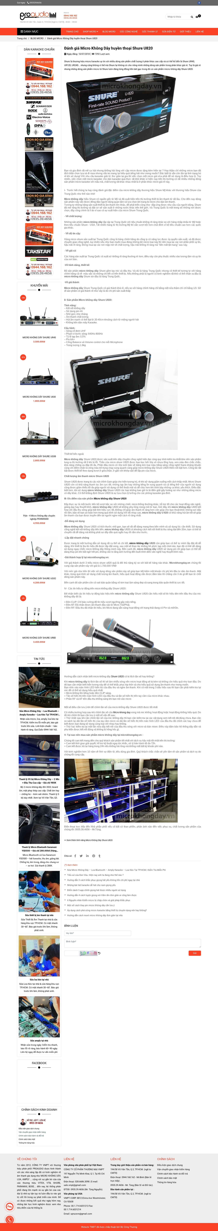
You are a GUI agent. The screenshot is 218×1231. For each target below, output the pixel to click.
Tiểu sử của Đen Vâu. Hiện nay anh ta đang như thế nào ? (95, 875)
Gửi (194, 953)
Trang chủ (22, 38)
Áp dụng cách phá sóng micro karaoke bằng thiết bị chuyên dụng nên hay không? (107, 910)
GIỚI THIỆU (185, 31)
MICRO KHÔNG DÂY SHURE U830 (39, 397)
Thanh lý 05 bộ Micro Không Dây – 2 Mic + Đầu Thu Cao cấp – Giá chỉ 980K (39, 781)
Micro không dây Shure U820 (110, 498)
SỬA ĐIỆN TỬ (168, 31)
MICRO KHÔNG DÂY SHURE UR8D (39, 637)
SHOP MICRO (90, 31)
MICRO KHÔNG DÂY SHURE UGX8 (39, 456)
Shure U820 (117, 676)
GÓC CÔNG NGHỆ (129, 31)
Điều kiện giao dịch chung (29, 1129)
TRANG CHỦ (72, 31)
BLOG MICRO (108, 31)
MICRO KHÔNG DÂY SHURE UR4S (39, 337)
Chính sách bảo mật (167, 1178)
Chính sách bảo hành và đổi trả (172, 1173)
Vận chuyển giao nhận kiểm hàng (173, 1169)
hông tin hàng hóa (27, 1143)
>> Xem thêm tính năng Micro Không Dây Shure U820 (88, 840)
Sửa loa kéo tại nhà (39, 979)
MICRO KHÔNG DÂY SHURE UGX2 (39, 578)
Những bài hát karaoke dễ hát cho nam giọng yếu (91, 885)
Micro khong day (122, 712)
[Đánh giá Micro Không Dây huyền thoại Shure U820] (48, 16)
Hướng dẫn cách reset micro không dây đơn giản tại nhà (94, 915)
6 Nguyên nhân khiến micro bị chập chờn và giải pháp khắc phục (98, 900)
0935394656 (36, 2)
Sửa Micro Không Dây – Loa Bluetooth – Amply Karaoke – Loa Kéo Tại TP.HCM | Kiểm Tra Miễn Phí (116, 870)
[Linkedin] (87, 856)
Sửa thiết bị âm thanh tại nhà (39, 915)
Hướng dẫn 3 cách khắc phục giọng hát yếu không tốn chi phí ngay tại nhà (103, 880)
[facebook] (199, 2)
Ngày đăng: (72, 54)
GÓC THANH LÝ (150, 31)
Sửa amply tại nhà (39, 1040)
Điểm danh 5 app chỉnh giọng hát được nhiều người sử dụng (96, 890)
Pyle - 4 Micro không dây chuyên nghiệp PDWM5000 (39, 517)
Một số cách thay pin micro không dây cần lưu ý (90, 905)
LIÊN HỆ (199, 31)
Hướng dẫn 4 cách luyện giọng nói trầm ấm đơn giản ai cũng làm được (102, 895)
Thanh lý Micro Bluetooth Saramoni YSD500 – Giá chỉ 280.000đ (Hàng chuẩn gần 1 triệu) (39, 849)
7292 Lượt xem (102, 54)
